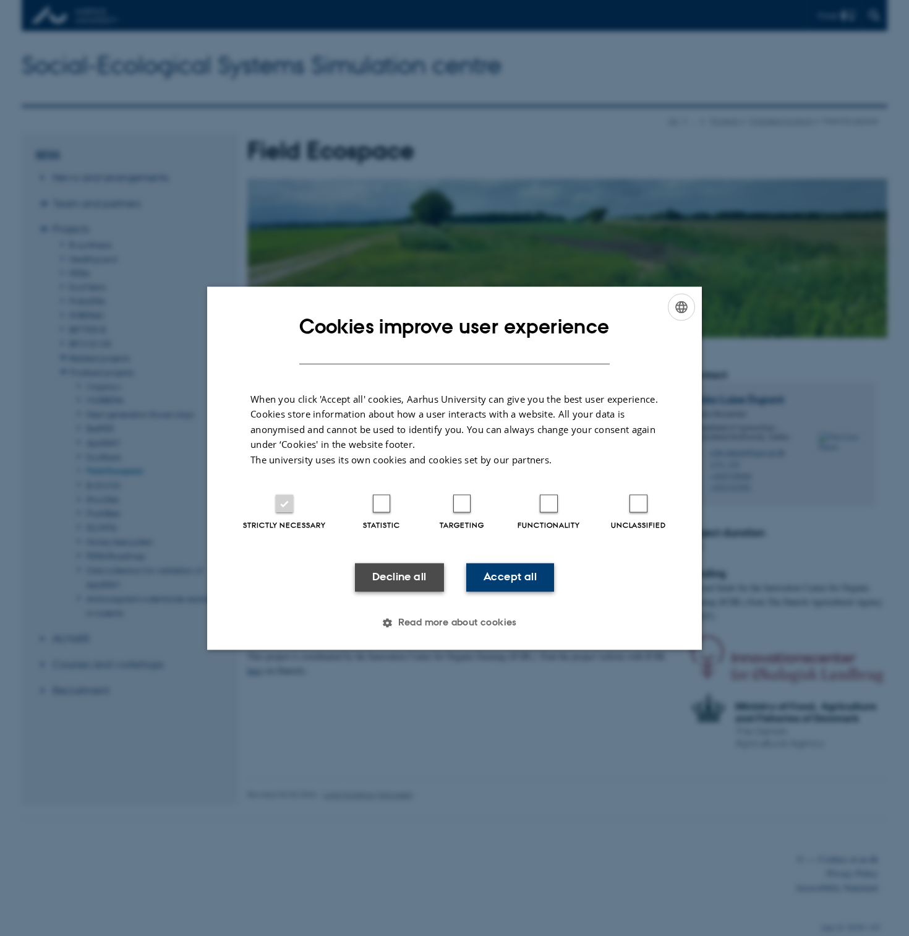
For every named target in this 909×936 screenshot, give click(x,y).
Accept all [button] (510, 577)
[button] (454, 622)
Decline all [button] (399, 577)
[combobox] (681, 307)
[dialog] (454, 468)
